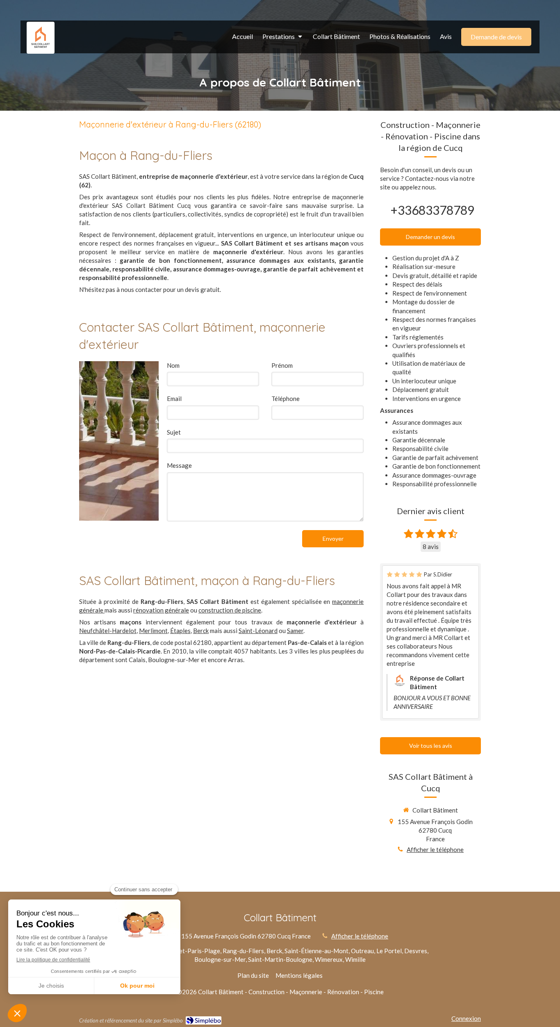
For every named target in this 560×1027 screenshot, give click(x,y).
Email (174, 398)
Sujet (174, 432)
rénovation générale (161, 610)
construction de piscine (229, 610)
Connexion (466, 1018)
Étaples (180, 630)
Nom (173, 365)
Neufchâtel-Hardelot (108, 630)
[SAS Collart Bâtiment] (40, 46)
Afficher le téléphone (435, 849)
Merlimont (153, 630)
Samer (295, 630)
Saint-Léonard (258, 630)
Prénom (282, 365)
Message (179, 465)
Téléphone (285, 398)
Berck (201, 630)
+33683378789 (432, 210)
